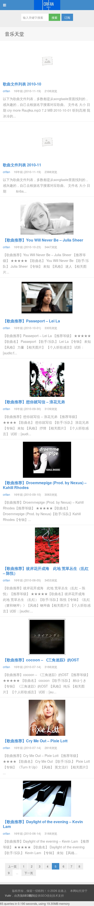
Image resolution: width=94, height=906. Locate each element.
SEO (43, 895)
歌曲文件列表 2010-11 (22, 165)
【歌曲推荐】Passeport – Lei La (31, 321)
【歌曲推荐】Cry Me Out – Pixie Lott (35, 740)
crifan (6, 91)
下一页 (28, 873)
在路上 (47, 5)
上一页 (12, 866)
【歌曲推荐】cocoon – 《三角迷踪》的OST (41, 660)
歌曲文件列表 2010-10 (22, 84)
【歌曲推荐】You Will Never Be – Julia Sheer (43, 240)
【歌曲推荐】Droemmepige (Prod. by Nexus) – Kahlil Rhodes (45, 485)
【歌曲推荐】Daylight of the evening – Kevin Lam (43, 824)
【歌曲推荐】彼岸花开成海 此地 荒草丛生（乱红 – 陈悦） (46, 571)
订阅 (67, 17)
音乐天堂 (14, 33)
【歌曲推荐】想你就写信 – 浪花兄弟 (34, 402)
